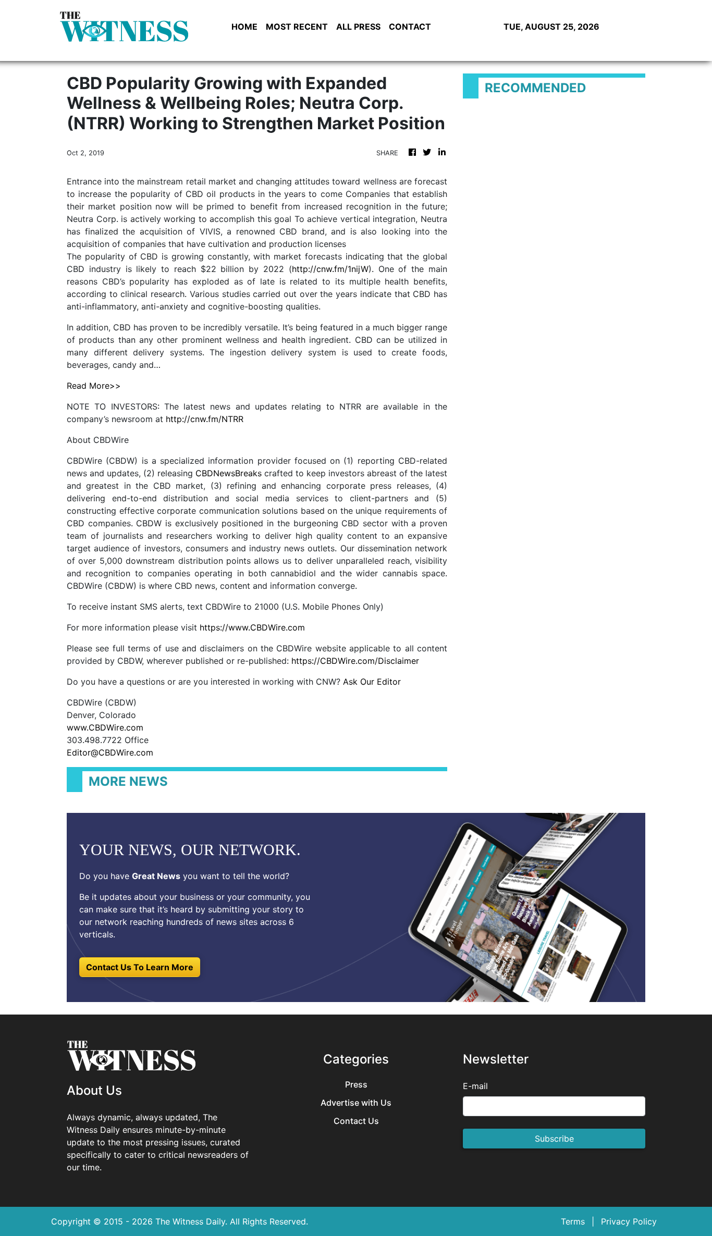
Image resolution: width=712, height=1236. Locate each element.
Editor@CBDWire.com (110, 752)
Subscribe (554, 1138)
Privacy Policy (629, 1221)
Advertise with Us (356, 1103)
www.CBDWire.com (105, 727)
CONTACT (410, 26)
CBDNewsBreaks (228, 473)
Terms (573, 1221)
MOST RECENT (297, 26)
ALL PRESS (358, 26)
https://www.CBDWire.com (252, 627)
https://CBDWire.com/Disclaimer (355, 661)
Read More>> (94, 385)
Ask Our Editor (372, 681)
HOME (244, 26)
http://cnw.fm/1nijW (330, 269)
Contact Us (356, 1121)
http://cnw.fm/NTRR (204, 419)
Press (356, 1085)
